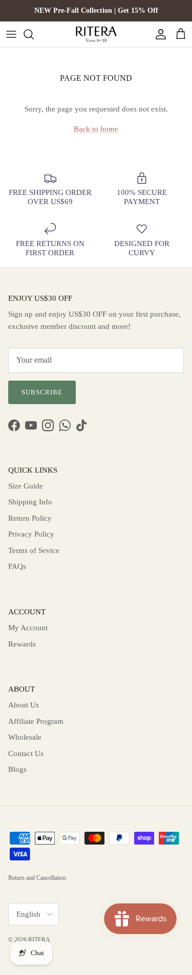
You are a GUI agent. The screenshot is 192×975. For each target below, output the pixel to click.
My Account (28, 628)
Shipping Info (30, 502)
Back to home (96, 129)
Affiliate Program (35, 721)
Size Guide (25, 486)
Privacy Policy (31, 534)
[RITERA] (96, 34)
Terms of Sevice (33, 550)
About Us (23, 705)
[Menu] (11, 34)
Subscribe (42, 392)
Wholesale (24, 737)
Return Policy (30, 518)
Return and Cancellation (37, 877)
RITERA (39, 939)
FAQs (17, 566)
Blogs (17, 769)
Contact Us (26, 753)
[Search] (34, 34)
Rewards (22, 644)
